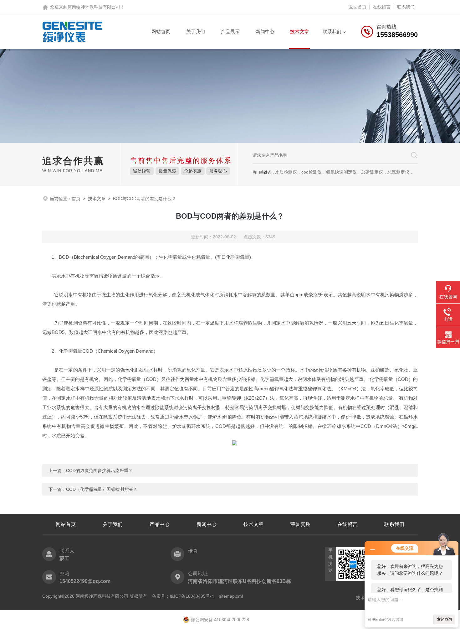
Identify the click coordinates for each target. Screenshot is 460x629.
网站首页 (160, 31)
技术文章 (299, 31)
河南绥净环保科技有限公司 (94, 6)
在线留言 (382, 6)
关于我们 (195, 31)
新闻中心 (265, 31)
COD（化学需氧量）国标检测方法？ (101, 489)
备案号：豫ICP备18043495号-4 (183, 596)
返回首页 (357, 6)
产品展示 (230, 31)
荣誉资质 (300, 524)
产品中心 (160, 524)
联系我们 (406, 6)
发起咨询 (444, 619)
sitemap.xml (231, 596)
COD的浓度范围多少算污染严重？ (99, 470)
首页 (76, 198)
